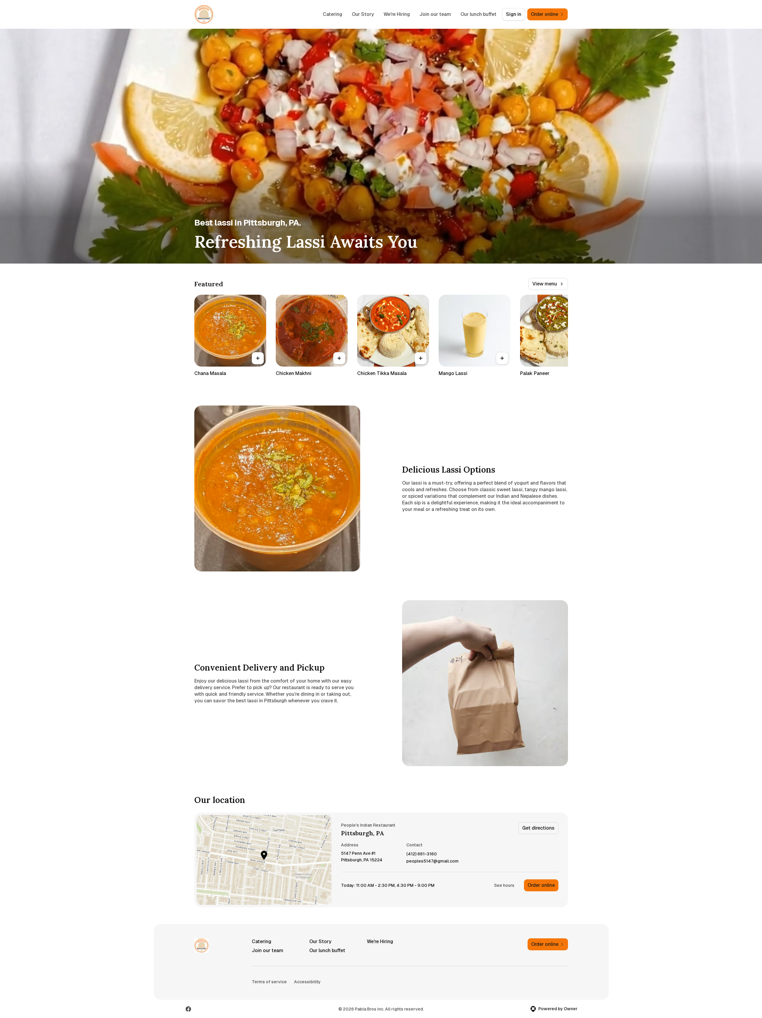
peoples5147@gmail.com (432, 861)
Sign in (513, 14)
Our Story (363, 14)
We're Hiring (397, 14)
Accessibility (307, 981)
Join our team (435, 14)
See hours (504, 885)
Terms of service (269, 981)
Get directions (538, 828)
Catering (332, 14)
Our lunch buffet (478, 14)
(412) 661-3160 (421, 854)
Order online (541, 885)
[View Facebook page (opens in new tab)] (188, 1009)
